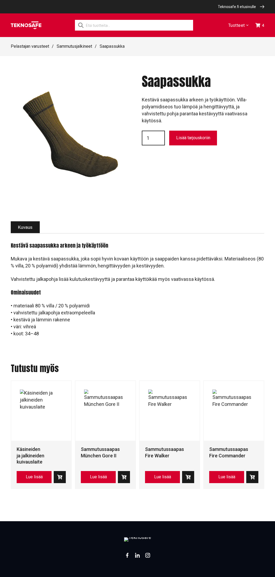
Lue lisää (34, 476)
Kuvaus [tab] (25, 227)
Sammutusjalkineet (74, 46)
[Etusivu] (26, 25)
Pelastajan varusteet (30, 46)
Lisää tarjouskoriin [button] (60, 477)
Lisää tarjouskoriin (193, 137)
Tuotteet (236, 25)
